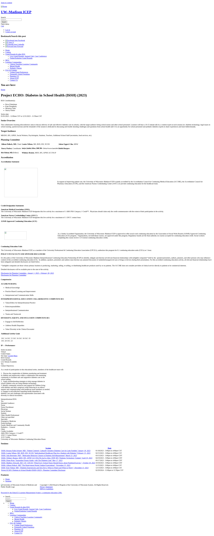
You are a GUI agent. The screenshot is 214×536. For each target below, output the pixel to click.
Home (7, 50)
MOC (7, 60)
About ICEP (14, 78)
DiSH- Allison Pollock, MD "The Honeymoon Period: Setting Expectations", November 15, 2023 (35, 465)
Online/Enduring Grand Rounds (21, 58)
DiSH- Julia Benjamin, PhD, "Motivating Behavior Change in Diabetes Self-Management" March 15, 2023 (39, 455)
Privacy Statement (46, 487)
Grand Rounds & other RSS (15, 54)
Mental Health (15, 66)
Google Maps (12, 356)
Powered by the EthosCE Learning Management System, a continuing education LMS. (31, 493)
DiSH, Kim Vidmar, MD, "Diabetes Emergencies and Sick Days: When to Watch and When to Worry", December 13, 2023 (44, 468)
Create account (10, 32)
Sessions (8, 481)
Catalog (8, 52)
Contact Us (14, 80)
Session (48, 448)
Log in (7, 30)
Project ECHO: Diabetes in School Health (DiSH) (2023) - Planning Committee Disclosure (33, 470)
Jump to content (6, 3)
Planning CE (14, 76)
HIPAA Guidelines (46, 489)
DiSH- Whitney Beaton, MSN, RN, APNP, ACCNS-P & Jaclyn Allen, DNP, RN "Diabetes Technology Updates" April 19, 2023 (46, 458)
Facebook (21, 40)
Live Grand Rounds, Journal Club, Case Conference (28, 56)
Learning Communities (13, 62)
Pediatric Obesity (16, 68)
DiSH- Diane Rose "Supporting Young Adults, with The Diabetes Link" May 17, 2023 (31, 460)
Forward (20, 46)
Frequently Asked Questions (20, 74)
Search (3, 17)
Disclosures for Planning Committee (13, 275)
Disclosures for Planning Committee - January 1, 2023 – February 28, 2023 (27, 273)
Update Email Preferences (19, 72)
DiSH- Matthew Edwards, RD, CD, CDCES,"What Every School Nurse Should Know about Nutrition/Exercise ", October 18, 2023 (48, 463)
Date (109, 448)
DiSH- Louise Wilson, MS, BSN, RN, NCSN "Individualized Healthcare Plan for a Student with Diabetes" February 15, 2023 (45, 453)
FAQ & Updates (11, 70)
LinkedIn (20, 44)
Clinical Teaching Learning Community (24, 64)
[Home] (4, 6)
